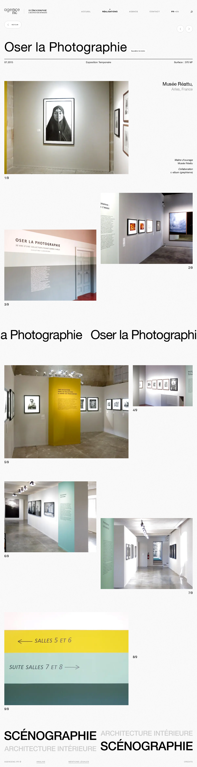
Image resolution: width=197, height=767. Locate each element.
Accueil (86, 11)
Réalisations (110, 11)
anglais (40, 762)
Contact (155, 11)
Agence (133, 11)
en (177, 11)
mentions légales (79, 762)
